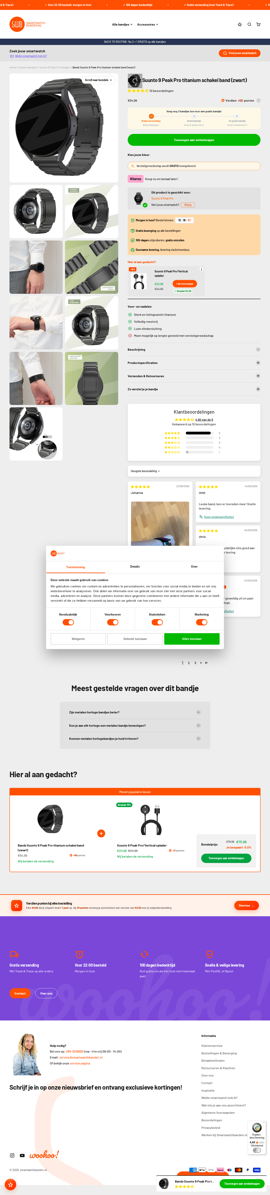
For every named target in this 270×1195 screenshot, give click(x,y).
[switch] (112, 622)
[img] (140, 487)
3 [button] (195, 663)
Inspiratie (208, 1090)
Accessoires (146, 24)
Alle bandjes (120, 24)
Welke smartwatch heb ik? (31, 56)
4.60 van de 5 (204, 419)
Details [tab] (135, 566)
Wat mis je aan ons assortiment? (223, 1105)
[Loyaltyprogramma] (10, 1184)
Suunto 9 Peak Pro (162, 198)
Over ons (46, 993)
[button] (138, 90)
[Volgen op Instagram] (12, 1155)
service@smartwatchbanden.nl (81, 1057)
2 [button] (189, 663)
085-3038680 (75, 1051)
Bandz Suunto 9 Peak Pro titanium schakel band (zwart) (104, 67)
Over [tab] (194, 566)
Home (12, 67)
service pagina (80, 1063)
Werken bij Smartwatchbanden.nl (224, 1135)
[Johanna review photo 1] (160, 540)
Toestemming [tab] (75, 567)
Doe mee (244, 905)
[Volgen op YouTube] (22, 1155)
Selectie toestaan (135, 638)
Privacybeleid (210, 1127)
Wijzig (188, 204)
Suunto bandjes (27, 67)
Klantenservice (212, 1045)
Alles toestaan (192, 638)
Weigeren (78, 638)
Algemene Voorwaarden (218, 1112)
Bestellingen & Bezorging (219, 1053)
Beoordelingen (211, 1120)
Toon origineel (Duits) (219, 517)
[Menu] (263, 1123)
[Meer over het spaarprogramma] (259, 100)
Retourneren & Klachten (218, 1068)
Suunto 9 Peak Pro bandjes (54, 67)
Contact (20, 993)
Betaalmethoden (213, 1060)
